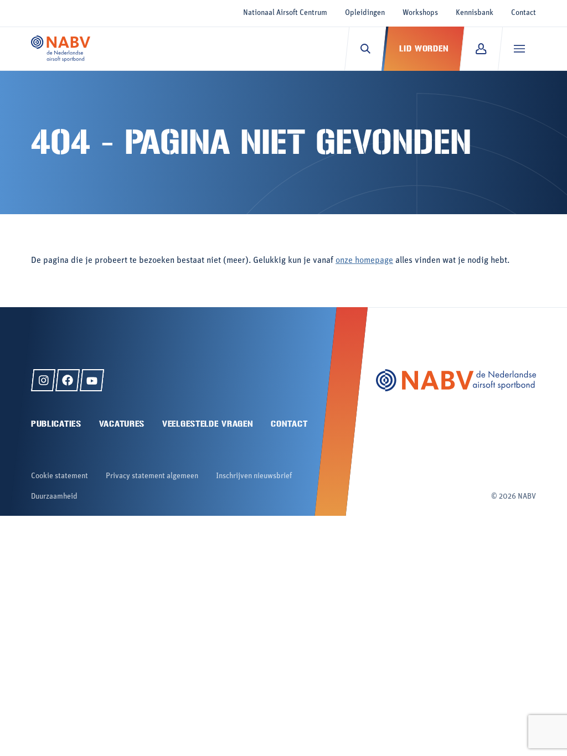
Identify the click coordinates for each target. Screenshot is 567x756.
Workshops (420, 13)
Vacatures (122, 423)
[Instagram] (43, 380)
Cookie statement (59, 476)
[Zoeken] (365, 48)
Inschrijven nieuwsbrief (254, 476)
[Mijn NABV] (481, 48)
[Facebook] (67, 380)
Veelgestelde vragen (207, 423)
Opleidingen (365, 13)
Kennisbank (474, 13)
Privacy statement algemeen (152, 476)
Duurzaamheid (54, 497)
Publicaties (56, 423)
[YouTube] (92, 380)
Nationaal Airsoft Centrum (285, 13)
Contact (523, 13)
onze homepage (364, 260)
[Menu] (519, 48)
